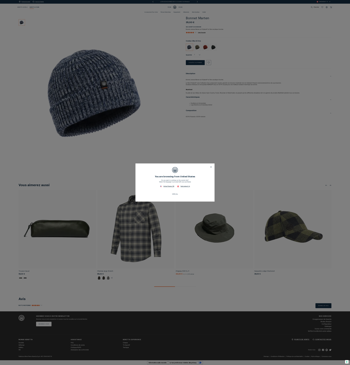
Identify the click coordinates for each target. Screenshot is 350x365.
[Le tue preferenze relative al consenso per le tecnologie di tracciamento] (347, 362)
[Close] (211, 167)
